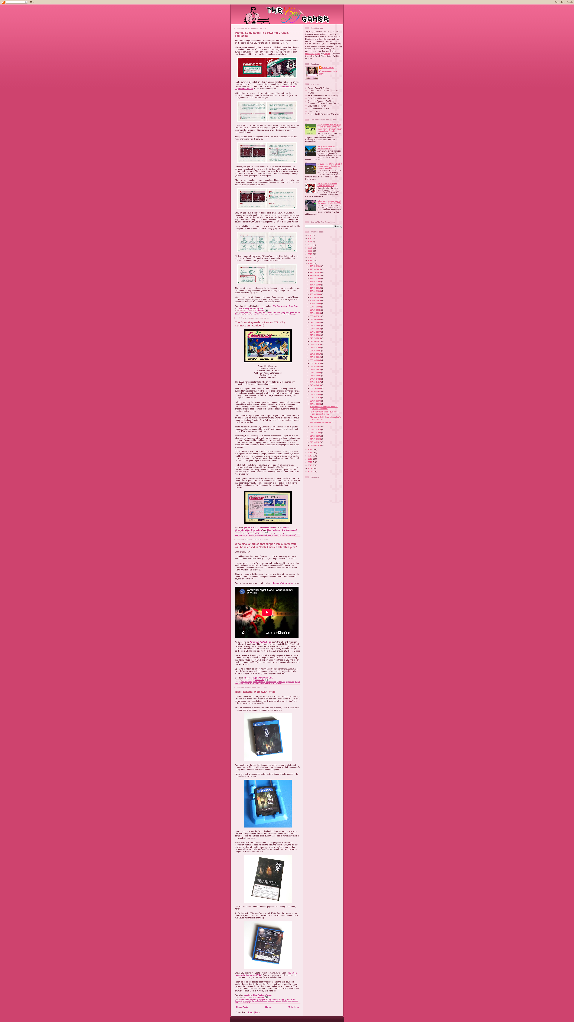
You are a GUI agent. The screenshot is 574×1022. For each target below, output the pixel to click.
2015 (310, 449)
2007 (310, 471)
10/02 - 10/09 (315, 304)
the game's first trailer (283, 583)
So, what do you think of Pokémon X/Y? (327, 147)
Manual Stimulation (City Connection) (262, 529)
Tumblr (317, 54)
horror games (271, 682)
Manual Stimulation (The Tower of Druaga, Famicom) (324, 408)
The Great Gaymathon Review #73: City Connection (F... (324, 413)
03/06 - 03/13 (315, 398)
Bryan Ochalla (328, 68)
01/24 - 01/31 (315, 436)
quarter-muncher (261, 535)
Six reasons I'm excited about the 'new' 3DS (327, 185)
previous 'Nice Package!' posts (258, 995)
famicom (248, 312)
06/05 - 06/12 (315, 357)
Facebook (309, 54)
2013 (310, 456)
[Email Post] (266, 310)
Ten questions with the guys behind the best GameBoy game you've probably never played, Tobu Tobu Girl (329, 128)
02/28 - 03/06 (315, 401)
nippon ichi (290, 682)
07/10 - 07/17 (315, 341)
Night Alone (281, 682)
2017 (310, 260)
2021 (310, 248)
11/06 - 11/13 (315, 288)
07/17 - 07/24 (315, 338)
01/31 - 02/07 (315, 433)
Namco (246, 314)
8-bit (242, 312)
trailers (267, 683)
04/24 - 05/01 (315, 376)
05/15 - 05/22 (315, 366)
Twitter (327, 54)
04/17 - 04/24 (315, 379)
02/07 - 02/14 (315, 430)
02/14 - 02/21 (315, 426)
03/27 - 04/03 (315, 388)
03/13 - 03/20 (315, 395)
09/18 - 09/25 (315, 310)
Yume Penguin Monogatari (251, 308)
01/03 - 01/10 (315, 445)
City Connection (280, 306)
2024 (310, 238)
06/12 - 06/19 (315, 354)
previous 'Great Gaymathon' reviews (260, 528)
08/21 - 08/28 (315, 322)
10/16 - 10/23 (315, 297)
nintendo (264, 314)
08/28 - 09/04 (315, 319)
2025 (310, 235)
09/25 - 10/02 (315, 307)
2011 (310, 462)
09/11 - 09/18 (315, 313)
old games (271, 314)
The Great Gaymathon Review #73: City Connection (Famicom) (260, 324)
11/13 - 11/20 (315, 285)
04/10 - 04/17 (315, 382)
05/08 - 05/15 (315, 370)
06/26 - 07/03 (315, 348)
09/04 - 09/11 (315, 316)
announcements (246, 682)
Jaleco (283, 534)
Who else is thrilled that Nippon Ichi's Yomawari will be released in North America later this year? (266, 545)
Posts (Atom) (254, 1012)
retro (278, 314)
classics (270, 534)
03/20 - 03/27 (315, 391)
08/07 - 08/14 (315, 329)
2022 (310, 245)
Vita (272, 683)
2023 (310, 242)
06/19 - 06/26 (315, 351)
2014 (310, 453)
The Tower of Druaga (288, 314)
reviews (275, 535)
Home (268, 1007)
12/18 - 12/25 (315, 269)
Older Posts (293, 1007)
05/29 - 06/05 (315, 360)
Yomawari (278, 683)
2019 (310, 254)
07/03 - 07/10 (315, 344)
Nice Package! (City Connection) (282, 530)
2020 (310, 251)
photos (278, 1001)
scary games (254, 683)
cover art (262, 999)
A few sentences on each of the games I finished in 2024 (329, 202)
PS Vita (284, 1001)
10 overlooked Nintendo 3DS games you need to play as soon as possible (329, 166)
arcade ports (249, 534)
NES (258, 314)
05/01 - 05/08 (315, 373)
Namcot (253, 314)
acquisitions (245, 999)
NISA (247, 683)
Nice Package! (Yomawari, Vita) (258, 678)
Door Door (293, 306)
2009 (310, 468)
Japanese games (287, 312)
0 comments (259, 310)
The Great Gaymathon (287, 535)
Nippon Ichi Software (259, 1001)
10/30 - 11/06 (315, 291)
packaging (271, 1001)
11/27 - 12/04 (315, 278)
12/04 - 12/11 (315, 275)
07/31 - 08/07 (315, 332)
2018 (310, 257)
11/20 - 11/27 (315, 282)
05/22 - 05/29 (315, 363)
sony (262, 683)
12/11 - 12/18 (315, 272)
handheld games (259, 682)
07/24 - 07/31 (315, 335)
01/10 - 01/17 (315, 442)
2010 (310, 465)
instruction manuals (273, 312)
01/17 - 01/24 (315, 439)
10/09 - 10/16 (315, 300)
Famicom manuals (258, 312)
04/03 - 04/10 (315, 385)
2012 (310, 459)
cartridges (254, 999)
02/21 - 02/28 (315, 404)
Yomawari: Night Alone (260, 642)
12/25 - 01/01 (315, 266)
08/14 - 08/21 (315, 326)
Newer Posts (242, 1007)
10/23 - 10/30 (315, 294)
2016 (310, 264)
